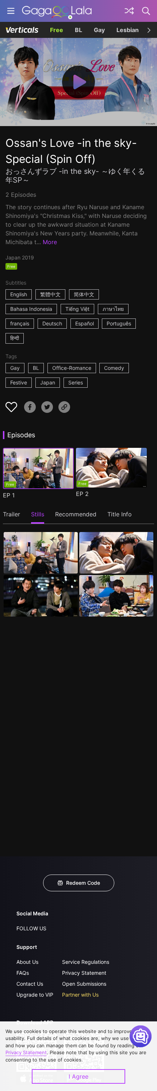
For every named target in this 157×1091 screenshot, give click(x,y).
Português (119, 323)
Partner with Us (80, 995)
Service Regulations (85, 962)
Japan (47, 382)
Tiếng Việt (77, 309)
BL (78, 30)
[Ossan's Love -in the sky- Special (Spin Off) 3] (41, 596)
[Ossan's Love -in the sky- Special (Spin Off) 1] (41, 553)
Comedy (114, 368)
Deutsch (52, 323)
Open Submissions (84, 984)
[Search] (146, 11)
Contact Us (29, 984)
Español (84, 323)
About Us (27, 962)
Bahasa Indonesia (31, 309)
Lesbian (127, 30)
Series (75, 382)
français (19, 323)
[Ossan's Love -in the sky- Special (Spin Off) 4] (116, 596)
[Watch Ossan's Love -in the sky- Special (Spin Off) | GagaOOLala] (57, 11)
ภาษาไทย (113, 309)
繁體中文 (50, 294)
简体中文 (84, 294)
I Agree (78, 1076)
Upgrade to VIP (34, 995)
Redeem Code (83, 883)
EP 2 (82, 493)
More (50, 242)
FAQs (22, 973)
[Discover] (129, 11)
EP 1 (9, 495)
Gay (99, 30)
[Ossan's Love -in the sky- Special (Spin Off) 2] (116, 553)
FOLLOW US (31, 928)
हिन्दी (14, 338)
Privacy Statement (84, 973)
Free (56, 30)
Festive (18, 382)
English (18, 294)
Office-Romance (71, 368)
